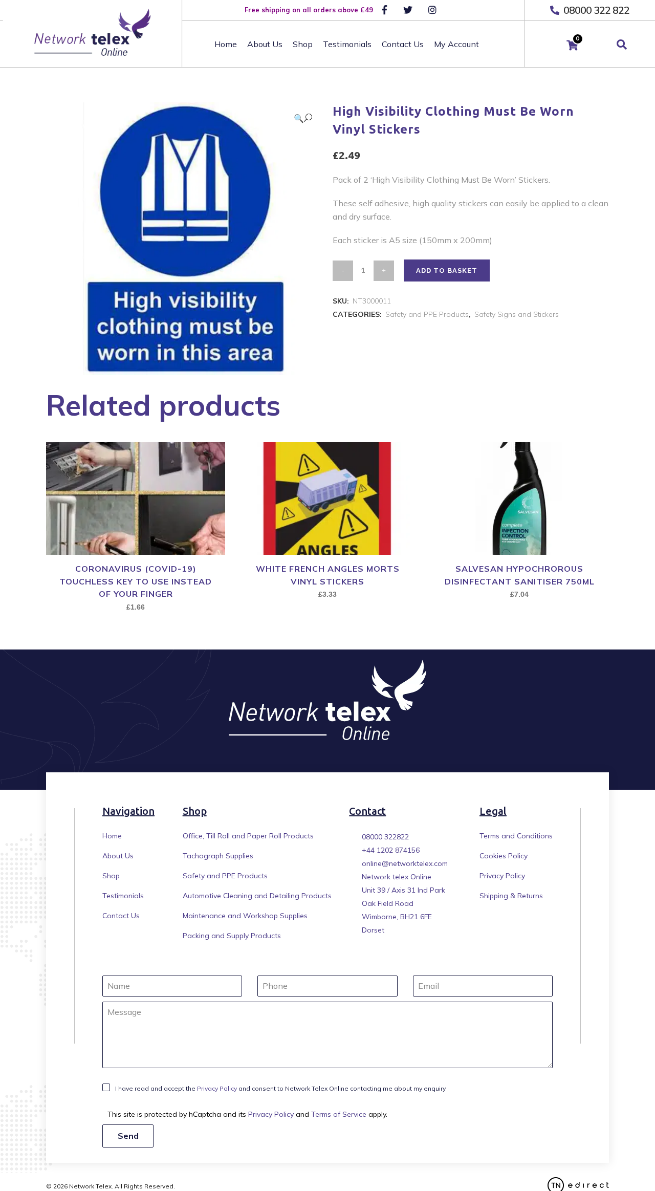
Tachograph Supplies (218, 855)
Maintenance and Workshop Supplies (245, 915)
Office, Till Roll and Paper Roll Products (248, 835)
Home (112, 835)
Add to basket (446, 270)
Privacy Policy (502, 875)
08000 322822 (385, 836)
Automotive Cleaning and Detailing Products (257, 895)
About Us (118, 855)
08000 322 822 (595, 10)
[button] (303, 118)
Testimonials (123, 895)
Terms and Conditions (516, 835)
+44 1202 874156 (391, 850)
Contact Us (121, 915)
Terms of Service (338, 1114)
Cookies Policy (503, 855)
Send (128, 1136)
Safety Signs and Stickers (516, 314)
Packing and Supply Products (232, 935)
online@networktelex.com (405, 863)
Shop (111, 875)
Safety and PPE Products (427, 314)
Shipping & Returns (511, 895)
